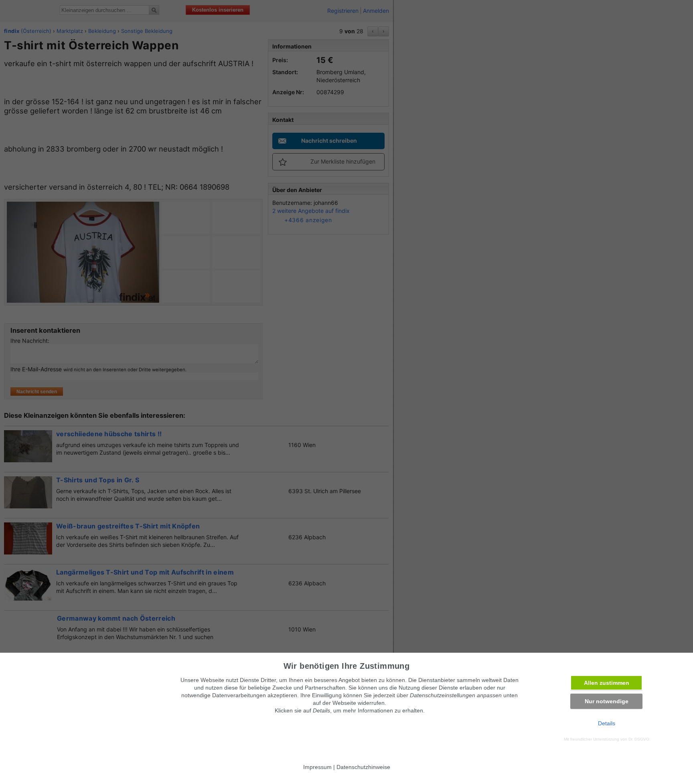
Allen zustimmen (606, 683)
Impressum (317, 767)
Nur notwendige (606, 701)
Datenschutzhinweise (363, 767)
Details (606, 723)
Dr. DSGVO (638, 739)
